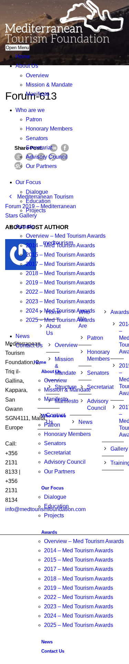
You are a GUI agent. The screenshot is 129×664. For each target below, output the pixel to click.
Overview (37, 75)
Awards (24, 226)
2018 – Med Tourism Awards (60, 273)
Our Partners (41, 166)
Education (38, 201)
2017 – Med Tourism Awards (60, 264)
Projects (36, 210)
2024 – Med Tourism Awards (60, 311)
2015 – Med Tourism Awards (60, 255)
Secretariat (39, 147)
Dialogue (37, 192)
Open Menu (17, 47)
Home (22, 56)
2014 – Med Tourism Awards (60, 245)
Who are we (30, 110)
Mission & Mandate (49, 85)
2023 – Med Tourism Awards (60, 301)
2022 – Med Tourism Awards (60, 292)
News (22, 336)
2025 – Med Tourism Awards (60, 320)
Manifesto (38, 94)
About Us (26, 66)
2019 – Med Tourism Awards (60, 282)
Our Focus (28, 182)
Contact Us (29, 345)
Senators (37, 138)
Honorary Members (49, 129)
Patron (34, 119)
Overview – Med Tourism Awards (66, 236)
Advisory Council (46, 157)
